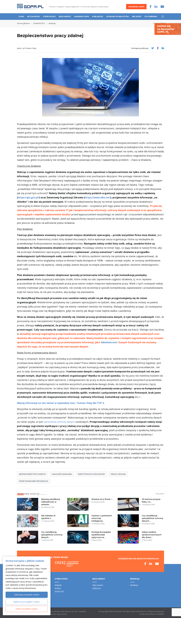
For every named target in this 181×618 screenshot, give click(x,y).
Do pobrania (151, 16)
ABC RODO (136, 16)
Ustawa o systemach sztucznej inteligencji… (101, 518)
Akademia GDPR (136, 7)
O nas (21, 16)
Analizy (58, 588)
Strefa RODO (49, 16)
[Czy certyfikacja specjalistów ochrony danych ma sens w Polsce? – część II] (129, 520)
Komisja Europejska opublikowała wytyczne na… (101, 535)
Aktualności (33, 16)
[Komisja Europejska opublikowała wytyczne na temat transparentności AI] (78, 537)
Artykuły (52, 23)
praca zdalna (118, 474)
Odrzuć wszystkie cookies (27, 609)
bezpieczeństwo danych (32, 474)
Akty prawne (97, 585)
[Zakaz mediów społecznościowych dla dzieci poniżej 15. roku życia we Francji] (129, 537)
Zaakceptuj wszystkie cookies (26, 594)
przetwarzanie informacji (33, 481)
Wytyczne (96, 588)
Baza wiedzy (65, 16)
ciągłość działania (62, 474)
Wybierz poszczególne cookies (27, 602)
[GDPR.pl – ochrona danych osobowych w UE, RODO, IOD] (30, 6)
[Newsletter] (167, 29)
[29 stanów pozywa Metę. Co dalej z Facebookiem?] (129, 504)
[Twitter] (152, 48)
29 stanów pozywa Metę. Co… (151, 500)
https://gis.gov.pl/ (28, 197)
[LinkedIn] (155, 6)
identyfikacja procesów (91, 474)
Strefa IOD (59, 591)
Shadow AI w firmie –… (102, 499)
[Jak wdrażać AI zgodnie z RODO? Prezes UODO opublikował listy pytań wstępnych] (28, 520)
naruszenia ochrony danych (59, 421)
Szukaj (163, 16)
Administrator (109, 342)
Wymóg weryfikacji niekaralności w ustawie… (50, 502)
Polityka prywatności (156, 611)
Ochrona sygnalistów (117, 16)
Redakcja (134, 585)
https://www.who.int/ (97, 197)
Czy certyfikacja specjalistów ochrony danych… (152, 518)
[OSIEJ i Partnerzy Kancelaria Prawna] (67, 564)
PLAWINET (160, 614)
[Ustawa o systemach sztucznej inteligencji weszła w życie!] (78, 520)
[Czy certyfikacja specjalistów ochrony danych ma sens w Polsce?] (28, 537)
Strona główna (23, 23)
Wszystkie (160, 494)
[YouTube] (162, 6)
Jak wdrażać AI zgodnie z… (48, 516)
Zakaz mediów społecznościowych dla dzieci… (151, 535)
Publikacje (97, 16)
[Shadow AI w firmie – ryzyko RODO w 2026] (78, 504)
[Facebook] (150, 6)
